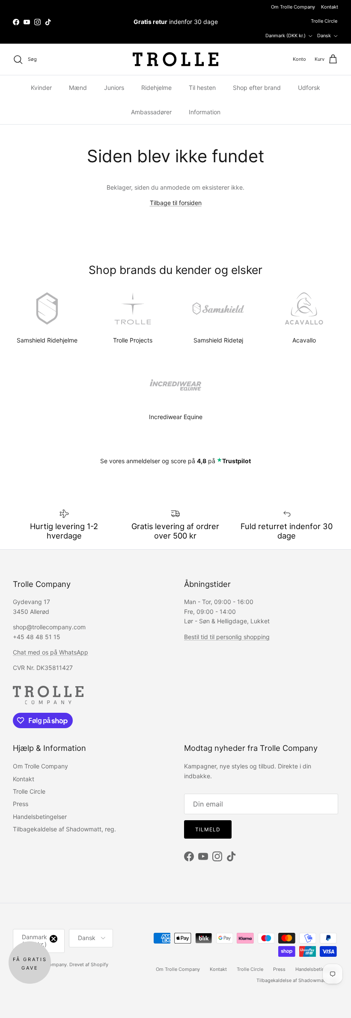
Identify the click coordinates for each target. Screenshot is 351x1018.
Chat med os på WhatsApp (50, 652)
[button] (30, 962)
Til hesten (202, 87)
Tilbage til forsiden (176, 202)
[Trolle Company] (175, 59)
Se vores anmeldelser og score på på (175, 460)
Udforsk (309, 87)
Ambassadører (151, 112)
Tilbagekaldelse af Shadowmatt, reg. (64, 829)
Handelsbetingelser (40, 816)
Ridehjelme (156, 87)
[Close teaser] (53, 939)
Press (20, 803)
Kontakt (329, 7)
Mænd (78, 87)
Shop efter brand (257, 87)
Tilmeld (207, 829)
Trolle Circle (324, 21)
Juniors (114, 87)
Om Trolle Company (293, 7)
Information (204, 112)
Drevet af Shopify (88, 964)
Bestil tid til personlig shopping (227, 636)
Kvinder (41, 87)
